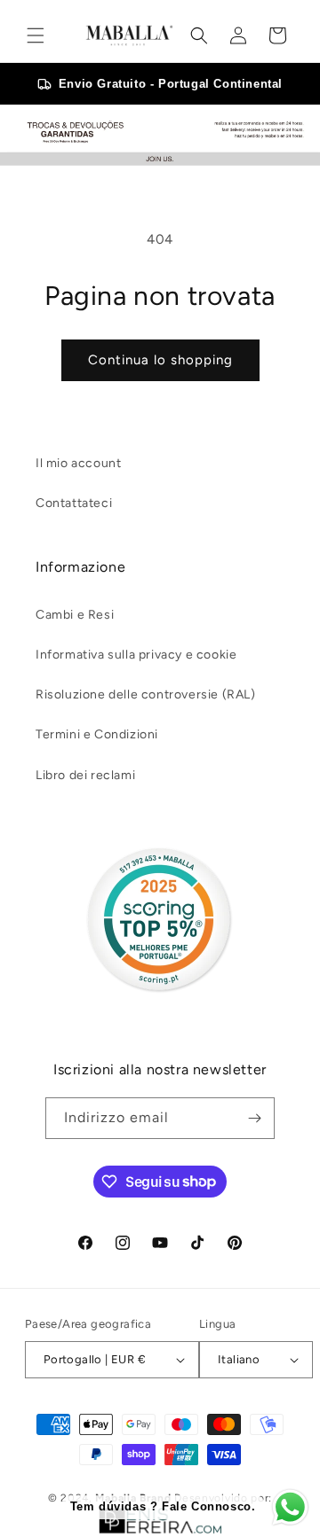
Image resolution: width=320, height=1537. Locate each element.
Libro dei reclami (85, 775)
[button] (35, 35)
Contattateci (74, 503)
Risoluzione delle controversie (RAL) (146, 694)
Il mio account (78, 463)
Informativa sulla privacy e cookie (136, 654)
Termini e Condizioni (97, 734)
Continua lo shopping (160, 360)
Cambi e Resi (75, 614)
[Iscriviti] (254, 1118)
